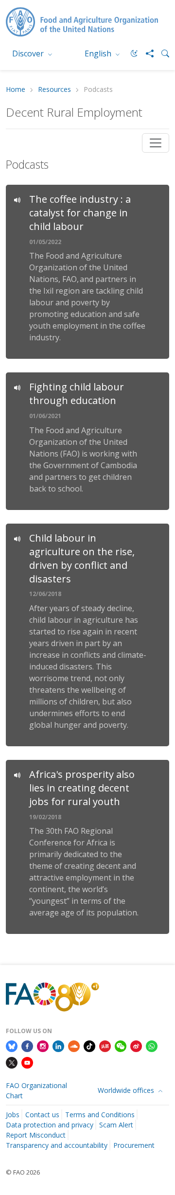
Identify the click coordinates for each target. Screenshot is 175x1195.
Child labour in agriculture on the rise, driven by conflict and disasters (82, 558)
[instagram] (43, 1045)
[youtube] (27, 1061)
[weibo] (136, 1045)
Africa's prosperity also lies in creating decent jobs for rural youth (82, 788)
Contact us (42, 1114)
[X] (12, 1061)
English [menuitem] (99, 53)
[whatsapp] (152, 1045)
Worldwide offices (127, 1090)
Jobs (12, 1114)
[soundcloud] (74, 1045)
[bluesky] (12, 1045)
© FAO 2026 (23, 1172)
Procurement (134, 1145)
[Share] (146, 53)
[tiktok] (89, 1045)
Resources (54, 90)
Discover (29, 53)
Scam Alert (116, 1124)
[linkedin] (58, 1045)
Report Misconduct (36, 1135)
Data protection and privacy (49, 1124)
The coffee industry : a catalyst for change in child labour (80, 213)
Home (15, 90)
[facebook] (27, 1045)
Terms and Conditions (100, 1114)
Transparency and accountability (56, 1145)
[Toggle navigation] (155, 143)
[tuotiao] (105, 1045)
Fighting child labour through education (76, 393)
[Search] (161, 53)
